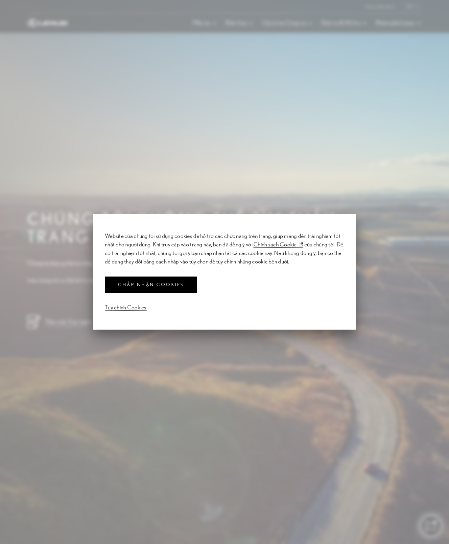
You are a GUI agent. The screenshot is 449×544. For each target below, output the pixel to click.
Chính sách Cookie (275, 245)
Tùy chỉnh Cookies (126, 308)
